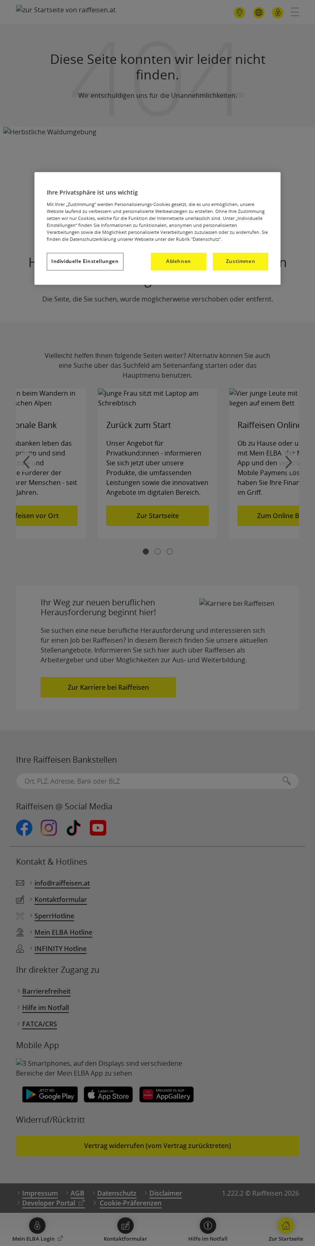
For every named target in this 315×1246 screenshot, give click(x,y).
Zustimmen (240, 261)
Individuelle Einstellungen (85, 261)
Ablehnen (178, 261)
